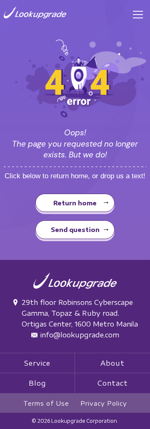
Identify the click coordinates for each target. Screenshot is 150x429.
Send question (75, 229)
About (112, 363)
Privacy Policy (103, 403)
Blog (37, 383)
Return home (75, 203)
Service (37, 363)
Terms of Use (46, 403)
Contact (113, 383)
